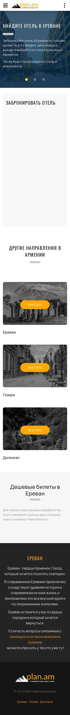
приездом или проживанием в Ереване (35, 639)
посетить (35, 305)
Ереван (9, 332)
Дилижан (11, 457)
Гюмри (9, 394)
